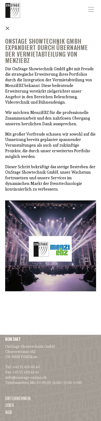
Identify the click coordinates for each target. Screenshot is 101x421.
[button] (91, 6)
